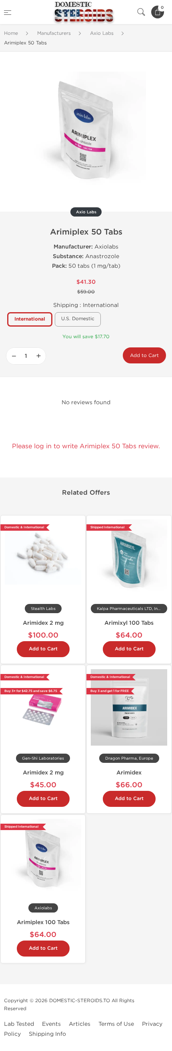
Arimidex (129, 772)
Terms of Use (116, 1024)
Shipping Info (47, 1034)
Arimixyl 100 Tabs (129, 623)
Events (51, 1024)
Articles (79, 1024)
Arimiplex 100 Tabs (43, 922)
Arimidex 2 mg (43, 623)
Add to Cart (144, 355)
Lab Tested (19, 1024)
